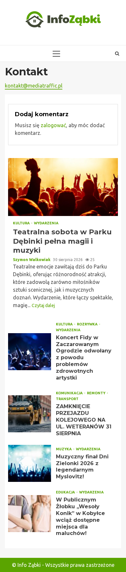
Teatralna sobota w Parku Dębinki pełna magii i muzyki (63, 187)
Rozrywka (88, 324)
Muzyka (64, 449)
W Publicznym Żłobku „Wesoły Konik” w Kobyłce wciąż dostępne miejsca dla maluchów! (29, 513)
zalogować (53, 125)
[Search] (117, 53)
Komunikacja (70, 393)
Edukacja (66, 492)
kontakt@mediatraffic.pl (33, 86)
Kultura (22, 223)
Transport (67, 399)
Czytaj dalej (43, 305)
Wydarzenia (46, 223)
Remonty (96, 393)
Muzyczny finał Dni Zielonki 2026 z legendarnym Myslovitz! (29, 463)
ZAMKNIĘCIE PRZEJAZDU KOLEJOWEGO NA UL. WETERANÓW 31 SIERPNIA (29, 413)
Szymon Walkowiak (32, 260)
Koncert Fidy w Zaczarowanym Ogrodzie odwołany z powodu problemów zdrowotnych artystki (29, 351)
